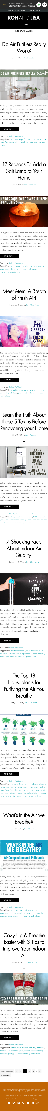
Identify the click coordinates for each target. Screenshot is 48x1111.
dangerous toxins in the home (21, 516)
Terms (25, 1095)
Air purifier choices (26, 139)
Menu (26, 25)
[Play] (39, 4)
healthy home (33, 787)
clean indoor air (32, 650)
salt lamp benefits (13, 272)
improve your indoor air (8, 656)
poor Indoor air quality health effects (26, 1053)
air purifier (14, 139)
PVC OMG (24, 1090)
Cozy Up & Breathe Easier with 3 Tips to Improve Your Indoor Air (24, 945)
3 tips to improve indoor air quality (23, 1047)
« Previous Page (7, 1071)
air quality (37, 139)
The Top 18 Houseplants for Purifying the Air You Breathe (24, 685)
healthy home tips (21, 790)
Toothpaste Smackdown (40, 1090)
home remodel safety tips (18, 519)
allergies (30, 390)
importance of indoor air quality (33, 653)
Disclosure (30, 1095)
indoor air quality (6, 1053)
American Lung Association (29, 910)
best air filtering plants (19, 787)
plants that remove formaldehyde (29, 796)
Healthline (40, 1047)
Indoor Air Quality (16, 136)
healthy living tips (35, 790)
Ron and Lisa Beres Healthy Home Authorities (24, 18)
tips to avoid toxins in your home (19, 522)
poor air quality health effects (29, 916)
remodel (3, 522)
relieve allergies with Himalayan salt (18, 269)
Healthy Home (14, 513)
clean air (28, 266)
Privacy (21, 1095)
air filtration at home (18, 650)
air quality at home (17, 266)
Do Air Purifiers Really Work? (24, 47)
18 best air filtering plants (20, 784)
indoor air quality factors (27, 656)
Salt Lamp (30, 1090)
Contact (35, 1095)
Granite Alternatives (35, 1089)
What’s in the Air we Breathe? (24, 818)
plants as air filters (9, 796)
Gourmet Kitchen (7, 1089)
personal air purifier (25, 392)
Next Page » (5, 1075)
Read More (9, 129)
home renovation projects (37, 519)
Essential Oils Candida (24, 1089)
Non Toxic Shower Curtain (14, 1090)
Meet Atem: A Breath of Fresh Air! (24, 294)
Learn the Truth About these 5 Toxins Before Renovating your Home (24, 421)
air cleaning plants (37, 784)
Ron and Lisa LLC (14, 1095)
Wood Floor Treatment (24, 1092)
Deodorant (15, 1089)
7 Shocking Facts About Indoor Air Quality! (24, 548)
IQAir (15, 392)
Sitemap (40, 1095)
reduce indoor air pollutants (19, 142)
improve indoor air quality (33, 913)
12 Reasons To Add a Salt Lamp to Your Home (24, 171)
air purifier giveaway (18, 390)
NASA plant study (15, 793)
